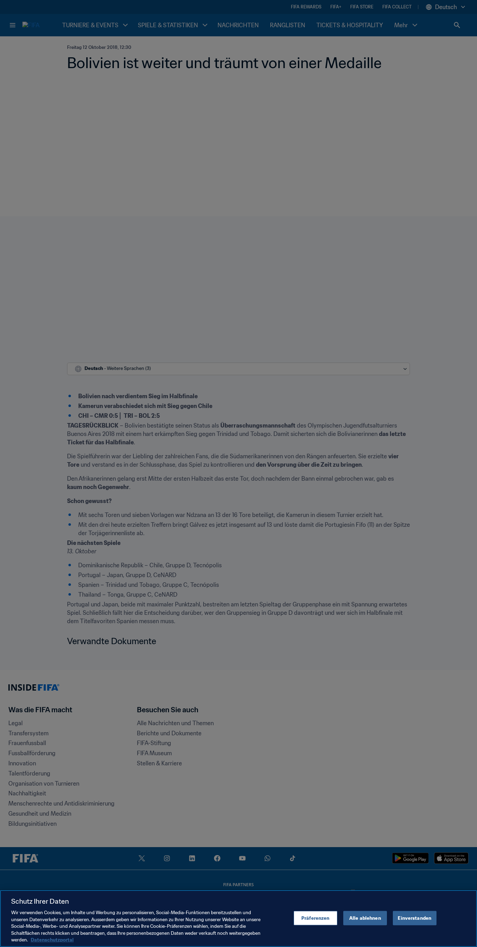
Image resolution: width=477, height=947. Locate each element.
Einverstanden (414, 918)
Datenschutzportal (52, 940)
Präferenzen (315, 918)
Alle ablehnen (365, 918)
